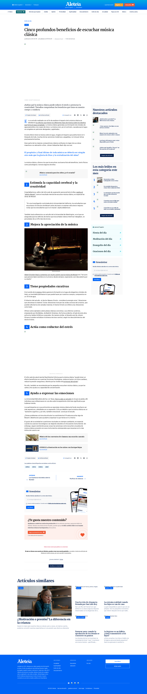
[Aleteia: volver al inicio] (73, 3)
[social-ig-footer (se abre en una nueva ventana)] (78, 683)
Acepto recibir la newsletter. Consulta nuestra (47, 503)
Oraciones (19, 12)
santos (78, 588)
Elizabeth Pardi (59, 39)
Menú (10, 12)
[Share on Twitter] (81, 115)
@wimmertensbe (56, 271)
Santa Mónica (79, 7)
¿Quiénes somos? (72, 688)
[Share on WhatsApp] (87, 115)
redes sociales (80, 617)
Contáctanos (88, 688)
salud (46, 467)
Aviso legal (81, 688)
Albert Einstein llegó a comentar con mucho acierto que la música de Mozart (51, 275)
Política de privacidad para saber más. (57, 503)
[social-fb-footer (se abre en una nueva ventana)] (72, 683)
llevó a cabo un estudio (63, 399)
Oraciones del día (102, 251)
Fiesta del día (100, 232)
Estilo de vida (95, 12)
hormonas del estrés (70, 382)
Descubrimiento (84, 12)
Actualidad (105, 12)
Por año (89, 663)
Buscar (37, 5)
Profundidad (62, 12)
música (39, 292)
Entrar (61, 559)
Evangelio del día (102, 245)
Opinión (53, 12)
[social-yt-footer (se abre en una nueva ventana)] (68, 683)
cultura (27, 467)
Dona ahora (128, 5)
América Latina (134, 12)
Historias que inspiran (34, 12)
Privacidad (96, 688)
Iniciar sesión (110, 5)
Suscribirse (118, 661)
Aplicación (72, 666)
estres (34, 467)
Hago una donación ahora (35, 532)
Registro (118, 5)
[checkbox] (26, 503)
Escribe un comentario (56, 566)
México (124, 12)
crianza (21, 588)
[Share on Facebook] (74, 115)
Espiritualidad (72, 12)
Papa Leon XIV (115, 12)
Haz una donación (62, 688)
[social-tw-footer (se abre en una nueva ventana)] (75, 683)
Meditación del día (102, 239)
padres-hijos (109, 588)
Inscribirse (30, 507)
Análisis (46, 12)
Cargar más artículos (106, 155)
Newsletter (73, 663)
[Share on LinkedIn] (78, 115)
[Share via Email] (84, 115)
